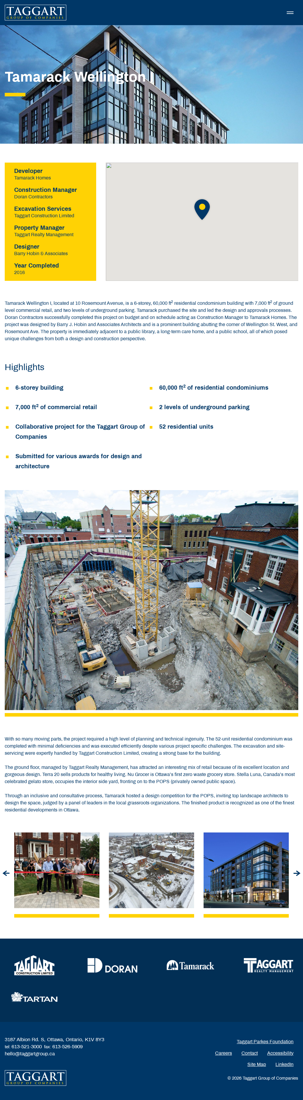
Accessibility (280, 1053)
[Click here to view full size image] (56, 870)
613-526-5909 (67, 1046)
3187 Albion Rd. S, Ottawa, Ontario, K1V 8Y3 (54, 1039)
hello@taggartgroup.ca (30, 1054)
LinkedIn (284, 1064)
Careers (223, 1053)
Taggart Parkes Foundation (265, 1041)
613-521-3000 (27, 1046)
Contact (249, 1053)
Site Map (256, 1064)
